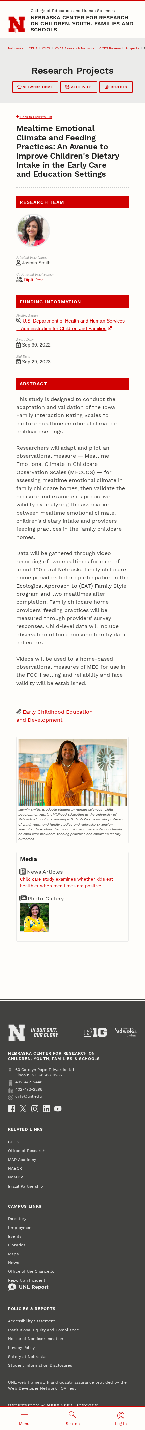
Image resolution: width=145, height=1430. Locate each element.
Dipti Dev (33, 279)
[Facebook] (11, 1108)
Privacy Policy (21, 1347)
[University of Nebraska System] (125, 1032)
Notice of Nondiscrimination (35, 1338)
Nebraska (16, 48)
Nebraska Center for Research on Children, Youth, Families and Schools (82, 23)
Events (14, 1236)
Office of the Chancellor (32, 1271)
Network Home (37, 87)
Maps (13, 1254)
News (13, 1262)
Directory (17, 1218)
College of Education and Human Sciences (73, 10)
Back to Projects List (35, 117)
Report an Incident (26, 1280)
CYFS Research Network (75, 48)
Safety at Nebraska (27, 1356)
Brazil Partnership (25, 1186)
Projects (117, 87)
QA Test (68, 1388)
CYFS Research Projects (119, 48)
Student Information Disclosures (40, 1365)
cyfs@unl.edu (28, 1096)
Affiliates (80, 87)
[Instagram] (34, 1108)
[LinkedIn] (46, 1108)
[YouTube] (57, 1108)
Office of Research (26, 1150)
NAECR (15, 1168)
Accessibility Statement (31, 1321)
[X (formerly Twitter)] (23, 1108)
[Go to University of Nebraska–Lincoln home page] (16, 24)
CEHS (33, 48)
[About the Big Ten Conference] (95, 1032)
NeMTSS (16, 1177)
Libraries (16, 1245)
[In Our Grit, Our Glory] (45, 1032)
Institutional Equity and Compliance (43, 1330)
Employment (20, 1227)
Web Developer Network (32, 1388)
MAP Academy (22, 1159)
